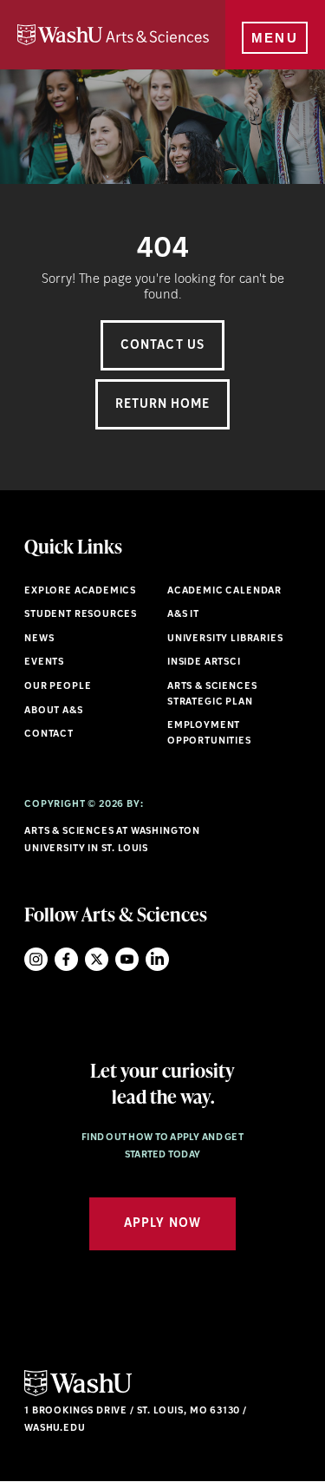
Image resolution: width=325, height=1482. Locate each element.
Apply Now (162, 1223)
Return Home (163, 404)
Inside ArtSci (204, 662)
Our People (57, 687)
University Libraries (225, 639)
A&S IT (183, 615)
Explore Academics (80, 591)
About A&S (53, 711)
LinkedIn (157, 959)
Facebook (66, 959)
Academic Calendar (224, 591)
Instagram (36, 959)
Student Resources (80, 615)
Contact (49, 734)
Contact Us (162, 345)
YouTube (127, 959)
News (39, 639)
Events (44, 662)
